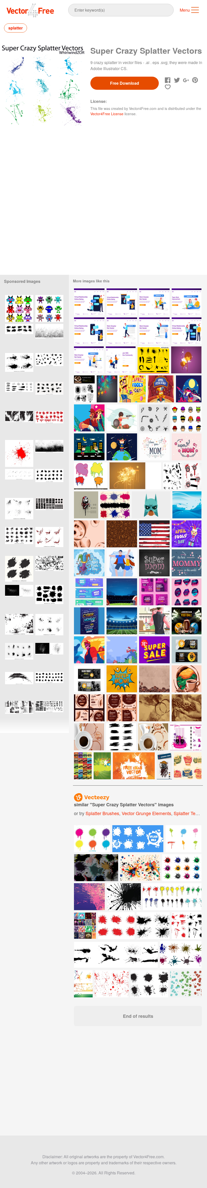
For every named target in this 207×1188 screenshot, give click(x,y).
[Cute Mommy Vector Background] (186, 562)
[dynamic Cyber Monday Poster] (89, 620)
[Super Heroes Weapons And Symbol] (154, 417)
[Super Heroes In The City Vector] (89, 446)
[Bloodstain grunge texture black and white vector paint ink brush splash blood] (49, 656)
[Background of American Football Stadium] (122, 620)
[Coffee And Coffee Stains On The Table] (89, 736)
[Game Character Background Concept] (122, 649)
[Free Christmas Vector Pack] (134, 765)
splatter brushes (102, 813)
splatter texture (189, 813)
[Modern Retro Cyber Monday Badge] (186, 591)
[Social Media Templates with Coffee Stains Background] (89, 707)
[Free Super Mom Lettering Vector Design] (154, 562)
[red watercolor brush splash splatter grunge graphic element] (19, 453)
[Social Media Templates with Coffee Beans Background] (122, 707)
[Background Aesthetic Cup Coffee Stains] (154, 707)
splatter (15, 28)
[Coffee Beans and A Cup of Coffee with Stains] (186, 678)
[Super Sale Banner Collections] (89, 591)
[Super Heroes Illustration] (122, 446)
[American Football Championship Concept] (186, 620)
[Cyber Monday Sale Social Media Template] (154, 591)
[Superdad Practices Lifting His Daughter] (122, 562)
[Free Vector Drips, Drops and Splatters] (172, 475)
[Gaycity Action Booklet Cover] (135, 475)
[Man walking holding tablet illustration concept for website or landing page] (122, 330)
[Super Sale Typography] (154, 649)
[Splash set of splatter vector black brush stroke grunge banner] (19, 569)
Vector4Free (30, 10)
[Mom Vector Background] (154, 446)
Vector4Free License (106, 113)
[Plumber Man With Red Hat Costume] (89, 649)
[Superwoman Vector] (122, 417)
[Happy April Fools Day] (132, 388)
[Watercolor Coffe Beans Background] (154, 678)
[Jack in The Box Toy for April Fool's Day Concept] (161, 388)
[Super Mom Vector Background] (186, 446)
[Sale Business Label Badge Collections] (187, 765)
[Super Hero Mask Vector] (151, 504)
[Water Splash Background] (186, 504)
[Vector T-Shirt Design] (164, 765)
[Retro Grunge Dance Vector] (83, 765)
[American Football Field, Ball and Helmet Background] (122, 591)
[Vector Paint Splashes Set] (115, 504)
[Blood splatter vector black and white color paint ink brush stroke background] (19, 598)
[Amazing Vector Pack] (192, 475)
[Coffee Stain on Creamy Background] (89, 533)
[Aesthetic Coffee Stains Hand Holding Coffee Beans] (186, 707)
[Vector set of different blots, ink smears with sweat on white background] (49, 685)
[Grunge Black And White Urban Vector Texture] (19, 627)
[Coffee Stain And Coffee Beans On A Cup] (153, 736)
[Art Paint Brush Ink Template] (121, 736)
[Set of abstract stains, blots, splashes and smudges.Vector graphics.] (49, 366)
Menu (185, 10)
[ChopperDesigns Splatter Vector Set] (84, 388)
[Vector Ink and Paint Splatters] (153, 359)
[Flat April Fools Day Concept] (186, 533)
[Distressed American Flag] (154, 533)
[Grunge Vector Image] (102, 765)
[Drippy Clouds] (91, 475)
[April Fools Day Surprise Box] (89, 562)
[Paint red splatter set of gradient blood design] (49, 540)
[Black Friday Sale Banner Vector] (186, 649)
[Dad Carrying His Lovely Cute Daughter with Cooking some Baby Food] (154, 620)
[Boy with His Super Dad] (188, 388)
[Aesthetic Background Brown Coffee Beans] (122, 533)
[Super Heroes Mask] (186, 417)
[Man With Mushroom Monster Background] (89, 417)
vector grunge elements (146, 813)
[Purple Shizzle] (186, 359)
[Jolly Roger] (86, 504)
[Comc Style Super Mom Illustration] (122, 678)
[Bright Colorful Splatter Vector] (107, 388)
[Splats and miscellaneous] (185, 736)
